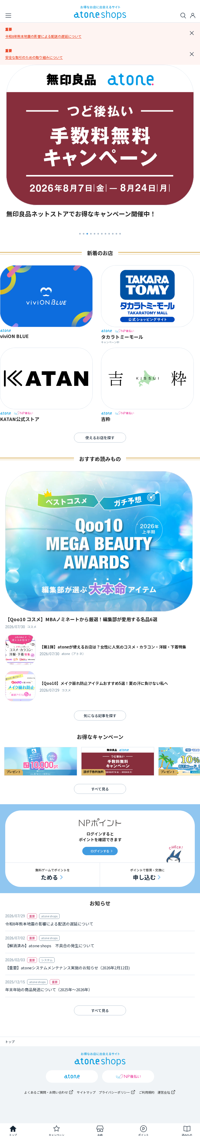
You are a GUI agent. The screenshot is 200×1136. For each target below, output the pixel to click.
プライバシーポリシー (114, 1092)
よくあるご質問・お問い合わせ (46, 1092)
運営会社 (164, 1092)
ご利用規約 (146, 1092)
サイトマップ (86, 1092)
